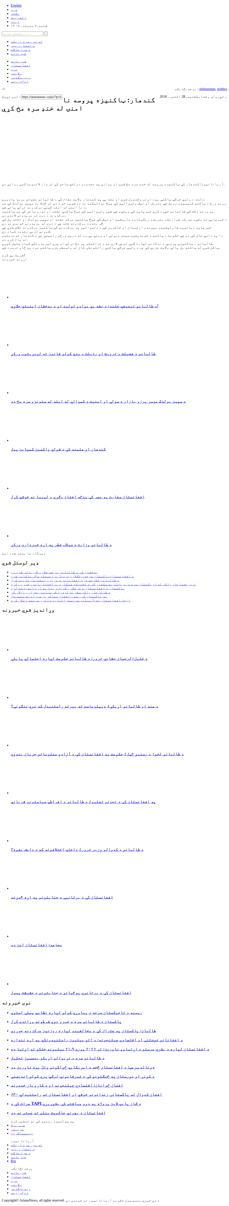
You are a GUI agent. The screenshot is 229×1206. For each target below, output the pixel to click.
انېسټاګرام (22, 1133)
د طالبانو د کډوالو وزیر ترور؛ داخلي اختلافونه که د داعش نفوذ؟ (77, 849)
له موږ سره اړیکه (26, 41)
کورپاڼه (18, 61)
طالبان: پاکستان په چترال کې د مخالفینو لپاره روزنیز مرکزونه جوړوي (83, 1030)
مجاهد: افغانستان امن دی (36, 944)
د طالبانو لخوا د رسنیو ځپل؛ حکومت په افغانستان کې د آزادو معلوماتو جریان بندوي (97, 754)
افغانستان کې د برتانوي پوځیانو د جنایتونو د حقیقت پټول (71, 992)
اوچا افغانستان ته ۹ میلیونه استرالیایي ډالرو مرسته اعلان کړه (71, 600)
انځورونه (20, 81)
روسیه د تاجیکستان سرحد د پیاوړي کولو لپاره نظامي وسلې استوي (76, 1012)
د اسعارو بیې (23, 45)
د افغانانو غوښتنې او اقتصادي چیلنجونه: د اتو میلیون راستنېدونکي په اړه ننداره (97, 1039)
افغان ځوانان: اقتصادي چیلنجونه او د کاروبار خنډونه (67, 1085)
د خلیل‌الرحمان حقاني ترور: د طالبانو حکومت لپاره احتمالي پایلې (79, 658)
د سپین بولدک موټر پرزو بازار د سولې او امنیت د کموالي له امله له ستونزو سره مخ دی (98, 401)
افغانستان (21, 65)
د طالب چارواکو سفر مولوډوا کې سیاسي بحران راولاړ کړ (60, 592)
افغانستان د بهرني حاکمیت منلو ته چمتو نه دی (58, 1112)
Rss (13, 1161)
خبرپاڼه (18, 53)
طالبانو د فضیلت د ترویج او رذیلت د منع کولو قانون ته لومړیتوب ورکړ (83, 353)
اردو (15, 21)
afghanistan (207, 89)
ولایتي (16, 73)
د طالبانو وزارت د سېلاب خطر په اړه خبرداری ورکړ (61, 544)
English (16, 5)
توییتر (17, 1129)
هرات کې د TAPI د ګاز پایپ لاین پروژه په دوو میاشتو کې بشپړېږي (76, 1103)
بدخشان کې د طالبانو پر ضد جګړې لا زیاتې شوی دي (54, 572)
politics (222, 89)
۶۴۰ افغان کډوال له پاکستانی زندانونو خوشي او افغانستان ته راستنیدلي (86, 1094)
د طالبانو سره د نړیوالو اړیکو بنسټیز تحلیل (58, 1057)
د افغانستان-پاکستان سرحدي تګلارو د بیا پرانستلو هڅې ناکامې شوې (72, 576)
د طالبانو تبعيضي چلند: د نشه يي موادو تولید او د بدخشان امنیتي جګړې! (84, 306)
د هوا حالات (20, 49)
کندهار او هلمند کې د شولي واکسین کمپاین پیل (58, 449)
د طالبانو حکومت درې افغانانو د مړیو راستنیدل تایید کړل (65, 580)
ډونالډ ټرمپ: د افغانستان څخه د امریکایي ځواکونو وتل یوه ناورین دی (83, 1067)
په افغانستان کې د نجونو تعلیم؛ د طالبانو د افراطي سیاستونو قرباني (83, 801)
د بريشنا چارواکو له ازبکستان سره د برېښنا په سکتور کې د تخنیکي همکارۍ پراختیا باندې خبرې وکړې (103, 584)
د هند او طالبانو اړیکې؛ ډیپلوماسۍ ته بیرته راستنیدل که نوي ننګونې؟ (84, 706)
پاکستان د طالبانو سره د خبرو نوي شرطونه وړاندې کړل (66, 1021)
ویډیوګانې (21, 77)
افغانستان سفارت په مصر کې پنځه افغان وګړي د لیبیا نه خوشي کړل (78, 496)
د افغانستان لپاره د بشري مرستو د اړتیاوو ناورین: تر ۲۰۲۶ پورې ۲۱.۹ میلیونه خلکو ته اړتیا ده (110, 1049)
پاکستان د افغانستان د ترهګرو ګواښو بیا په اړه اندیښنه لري (68, 588)
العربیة (18, 17)
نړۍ (14, 69)
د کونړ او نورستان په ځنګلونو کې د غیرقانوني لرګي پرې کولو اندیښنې (83, 1076)
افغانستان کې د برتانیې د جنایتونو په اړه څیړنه (62, 897)
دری (14, 9)
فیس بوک (18, 1125)
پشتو (15, 13)
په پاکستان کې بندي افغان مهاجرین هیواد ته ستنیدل (59, 596)
